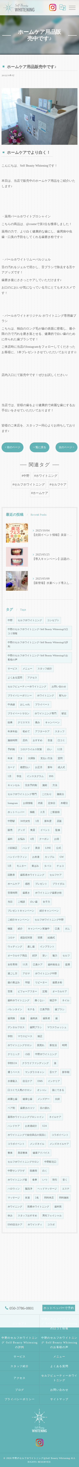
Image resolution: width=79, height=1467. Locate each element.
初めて (26, 731)
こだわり (47, 794)
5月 (9, 866)
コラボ (51, 1224)
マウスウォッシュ (56, 1027)
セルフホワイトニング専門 (22, 794)
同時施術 (64, 1197)
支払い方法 (46, 758)
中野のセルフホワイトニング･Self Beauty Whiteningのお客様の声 (38, 657)
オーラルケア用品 (17, 955)
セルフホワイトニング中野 (49, 920)
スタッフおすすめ (27, 1215)
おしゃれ (25, 704)
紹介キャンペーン (49, 911)
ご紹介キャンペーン (18, 920)
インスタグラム (35, 776)
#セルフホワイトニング (29, 484)
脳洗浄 (28, 1189)
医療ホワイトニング (38, 1206)
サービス (12, 668)
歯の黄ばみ (14, 982)
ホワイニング (15, 1206)
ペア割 (11, 1108)
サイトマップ (59, 1399)
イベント (45, 830)
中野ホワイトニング (46, 1054)
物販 (10, 928)
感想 (27, 884)
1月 (9, 776)
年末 (10, 758)
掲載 (32, 812)
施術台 (60, 794)
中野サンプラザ (16, 1171)
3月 (37, 821)
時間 (64, 1045)
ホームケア (14, 884)
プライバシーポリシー (20, 695)
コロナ (11, 937)
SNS (51, 776)
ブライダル (58, 884)
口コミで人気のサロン (20, 1090)
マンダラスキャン (34, 1072)
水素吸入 (12, 1081)
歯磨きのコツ (27, 1108)
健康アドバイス (41, 1153)
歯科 (10, 839)
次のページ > (66, 447)
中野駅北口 (50, 1162)
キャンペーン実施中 (39, 928)
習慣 (40, 937)
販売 (10, 830)
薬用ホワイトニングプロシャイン (26, 1117)
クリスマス (24, 722)
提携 (67, 964)
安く (65, 1180)
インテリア (54, 1081)
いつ (44, 1180)
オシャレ (42, 1090)
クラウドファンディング (35, 1063)
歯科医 (58, 1206)
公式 (58, 848)
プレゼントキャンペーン (21, 911)
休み (10, 1215)
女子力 (46, 902)
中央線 (11, 704)
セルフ (66, 955)
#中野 (25, 475)
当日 (10, 902)
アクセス (32, 677)
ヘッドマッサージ (47, 1189)
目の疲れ (45, 1108)
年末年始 (12, 731)
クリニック (14, 1054)
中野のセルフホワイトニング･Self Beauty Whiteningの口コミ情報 (38, 631)
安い (44, 955)
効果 (10, 722)
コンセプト (53, 620)
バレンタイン (15, 1009)
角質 (32, 830)
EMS (40, 1081)
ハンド (26, 848)
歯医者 (46, 1018)
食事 (34, 1180)
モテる (31, 1009)
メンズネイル (37, 1144)
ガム (67, 928)
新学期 (65, 1072)
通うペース (14, 1072)
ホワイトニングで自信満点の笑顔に (27, 1135)
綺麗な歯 (12, 1099)
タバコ (47, 866)
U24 (44, 1126)
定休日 (51, 803)
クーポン (44, 839)
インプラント (47, 946)
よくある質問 (15, 677)
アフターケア (42, 731)
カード (11, 767)
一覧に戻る (39, 447)
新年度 (48, 821)
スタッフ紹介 (45, 668)
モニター (21, 866)
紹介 (20, 928)
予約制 (11, 749)
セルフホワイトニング (30, 620)
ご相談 (21, 902)
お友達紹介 (31, 1126)
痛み (37, 722)
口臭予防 (45, 1009)
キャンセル (14, 785)
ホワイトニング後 (17, 1180)
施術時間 (12, 740)
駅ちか (62, 695)
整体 (10, 1153)
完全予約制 (31, 785)
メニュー (27, 668)
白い (49, 749)
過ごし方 (12, 973)
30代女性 (25, 821)
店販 (59, 821)
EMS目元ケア (15, 1224)
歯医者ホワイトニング (32, 875)
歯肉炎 (34, 1018)
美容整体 (22, 1153)
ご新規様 (55, 812)
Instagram (13, 803)
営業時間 (12, 893)
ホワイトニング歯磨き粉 (48, 893)
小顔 (27, 1054)
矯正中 (53, 1000)
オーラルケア (59, 991)
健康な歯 (27, 1099)
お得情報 (28, 803)
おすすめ (37, 740)
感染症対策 (26, 937)
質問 (60, 758)
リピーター (41, 982)
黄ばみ (35, 866)
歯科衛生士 (54, 964)
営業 (10, 991)
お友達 (36, 857)
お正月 (38, 767)
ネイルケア (55, 1117)
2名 (37, 1197)
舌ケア (53, 1072)
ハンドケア (14, 1126)
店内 (25, 740)
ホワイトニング (45, 695)
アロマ (26, 973)
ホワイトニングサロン (20, 1045)
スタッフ (60, 731)
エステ (65, 1189)
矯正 (40, 1036)
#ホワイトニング (45, 475)
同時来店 (49, 1197)
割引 (54, 1180)
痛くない (39, 1000)
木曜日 (64, 803)
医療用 (33, 1171)
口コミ (61, 740)
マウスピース (25, 1036)
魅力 (54, 955)
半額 (27, 982)
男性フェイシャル (52, 1215)
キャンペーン (52, 722)
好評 (34, 955)
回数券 (11, 875)
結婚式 (51, 937)
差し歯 (31, 946)
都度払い (25, 767)
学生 (19, 776)
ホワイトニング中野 (46, 973)
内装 (40, 803)
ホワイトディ (35, 1224)
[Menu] (72, 7)
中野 (10, 620)
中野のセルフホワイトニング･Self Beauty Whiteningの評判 (38, 644)
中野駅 (11, 821)
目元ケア (27, 1081)
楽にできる (58, 1090)
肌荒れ (40, 1045)
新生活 (53, 1045)
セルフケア (56, 875)
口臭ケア (38, 964)
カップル (49, 857)
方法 (54, 785)
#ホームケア (39, 493)
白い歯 (34, 902)
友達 (27, 1197)
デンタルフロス (16, 1027)
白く (44, 1171)
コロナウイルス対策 (31, 749)
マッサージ (14, 1197)
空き (20, 758)
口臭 (57, 928)
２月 (42, 812)
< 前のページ (12, 447)
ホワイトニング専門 (45, 713)
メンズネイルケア (59, 1144)
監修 (57, 830)
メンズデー (44, 1099)
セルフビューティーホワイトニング (27, 686)
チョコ (60, 866)
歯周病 (11, 1018)
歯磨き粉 (57, 982)
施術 (44, 785)
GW (62, 857)
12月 (59, 749)
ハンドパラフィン (17, 857)
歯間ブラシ (36, 1027)
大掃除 (31, 758)
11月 (25, 964)
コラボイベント (60, 1135)
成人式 (61, 767)
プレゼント (41, 884)
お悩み (21, 839)
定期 (44, 991)
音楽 (50, 740)
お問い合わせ (59, 686)
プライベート (42, 704)
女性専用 (12, 964)
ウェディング (15, 946)
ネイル (65, 1000)
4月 (32, 839)
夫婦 (57, 1099)
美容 (37, 848)
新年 (50, 767)
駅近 (64, 713)
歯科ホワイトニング (18, 1000)
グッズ (21, 830)
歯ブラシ (60, 1009)
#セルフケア (58, 484)
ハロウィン (14, 1189)
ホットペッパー (16, 812)
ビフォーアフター (27, 991)
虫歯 (22, 1018)
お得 (56, 839)
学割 (10, 1036)
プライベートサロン (18, 713)
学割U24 (12, 1063)
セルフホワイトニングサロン (23, 1162)
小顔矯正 (12, 848)
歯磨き (26, 893)
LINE (48, 848)
